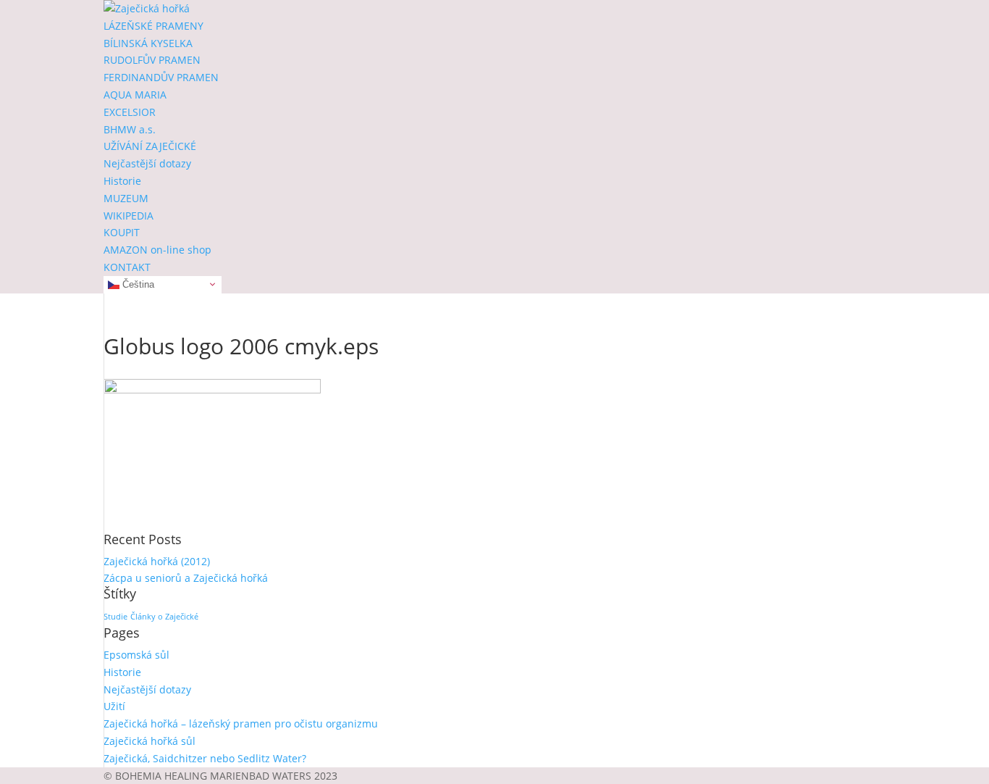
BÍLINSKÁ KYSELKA (148, 43)
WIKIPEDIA (128, 215)
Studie (115, 617)
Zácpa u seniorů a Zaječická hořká (186, 578)
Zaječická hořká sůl (149, 741)
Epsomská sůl (136, 655)
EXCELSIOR (130, 112)
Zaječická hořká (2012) (157, 561)
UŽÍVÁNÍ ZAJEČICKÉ (150, 146)
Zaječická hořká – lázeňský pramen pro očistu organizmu (241, 723)
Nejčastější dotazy (147, 163)
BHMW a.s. (130, 129)
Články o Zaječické (164, 617)
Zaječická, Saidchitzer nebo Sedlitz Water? (205, 758)
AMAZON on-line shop (157, 250)
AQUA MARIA (135, 94)
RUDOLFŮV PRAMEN (152, 60)
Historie (122, 181)
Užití (114, 706)
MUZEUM (126, 198)
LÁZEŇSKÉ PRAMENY (153, 26)
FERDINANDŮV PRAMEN (161, 77)
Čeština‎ (136, 283)
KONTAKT (127, 267)
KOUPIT (122, 232)
